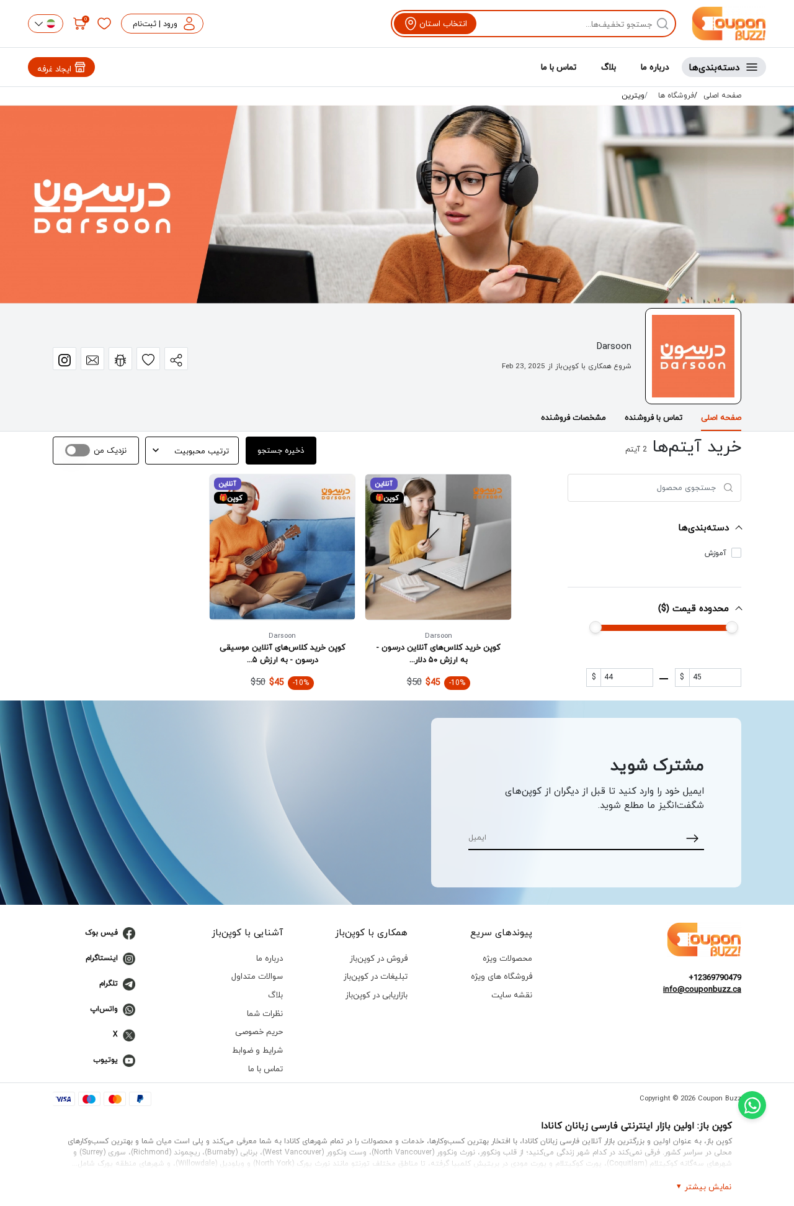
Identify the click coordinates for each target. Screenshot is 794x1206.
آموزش (715, 553)
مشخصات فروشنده (573, 417)
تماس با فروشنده (653, 417)
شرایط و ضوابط (257, 1050)
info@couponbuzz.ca (702, 989)
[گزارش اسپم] (120, 359)
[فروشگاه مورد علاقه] (148, 359)
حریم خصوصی (259, 1031)
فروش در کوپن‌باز (379, 958)
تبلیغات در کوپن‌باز (376, 976)
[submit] (693, 838)
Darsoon (438, 636)
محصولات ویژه (507, 958)
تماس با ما (558, 67)
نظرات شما (265, 1013)
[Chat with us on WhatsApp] (752, 1105)
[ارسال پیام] (92, 359)
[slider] (595, 627)
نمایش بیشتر (708, 1186)
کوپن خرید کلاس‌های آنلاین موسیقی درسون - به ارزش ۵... (283, 653)
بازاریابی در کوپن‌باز (377, 994)
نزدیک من (110, 450)
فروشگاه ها (676, 95)
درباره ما (655, 67)
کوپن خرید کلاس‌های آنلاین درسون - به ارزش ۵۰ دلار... (439, 653)
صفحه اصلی (722, 95)
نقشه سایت (511, 994)
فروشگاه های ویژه (501, 976)
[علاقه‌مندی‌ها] (104, 23)
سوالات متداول (257, 976)
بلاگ (608, 67)
